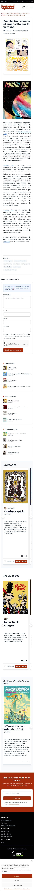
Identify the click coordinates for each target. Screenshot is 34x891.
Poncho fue (8, 165)
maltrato (16, 264)
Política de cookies (8, 888)
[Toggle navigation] (31, 7)
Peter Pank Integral (13, 401)
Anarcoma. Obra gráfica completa (17, 407)
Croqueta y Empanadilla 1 (15, 419)
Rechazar (17, 880)
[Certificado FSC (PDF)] (17, 853)
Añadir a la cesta (21, 561)
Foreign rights (6, 834)
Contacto (4, 823)
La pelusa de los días (20, 261)
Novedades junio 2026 (14, 446)
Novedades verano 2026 (15, 440)
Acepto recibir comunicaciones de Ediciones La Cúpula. (16, 803)
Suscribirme (17, 798)
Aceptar (17, 876)
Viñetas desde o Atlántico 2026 (17, 434)
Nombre (6, 311)
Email (5, 318)
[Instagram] (2, 1)
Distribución (5, 831)
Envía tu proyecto (7, 837)
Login (3, 842)
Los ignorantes (12, 413)
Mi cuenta (29, 1)
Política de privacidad (14, 804)
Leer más (25, 762)
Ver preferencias (17, 885)
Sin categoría (24, 30)
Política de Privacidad (19, 888)
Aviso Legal (27, 888)
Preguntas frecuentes (8, 825)
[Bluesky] (6, 1)
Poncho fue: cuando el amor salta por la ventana (16, 24)
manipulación (25, 264)
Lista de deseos (18, 1)
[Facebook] (4, 1)
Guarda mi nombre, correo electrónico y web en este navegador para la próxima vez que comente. (16, 336)
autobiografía (8, 261)
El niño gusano (12, 380)
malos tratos (7, 264)
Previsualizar (10, 561)
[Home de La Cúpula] (8, 7)
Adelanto (17, 30)
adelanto (6, 242)
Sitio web (6, 326)
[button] (31, 861)
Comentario (6, 294)
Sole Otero (17, 267)
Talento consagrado (13, 452)
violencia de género (10, 270)
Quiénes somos (6, 820)
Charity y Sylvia (12, 367)
